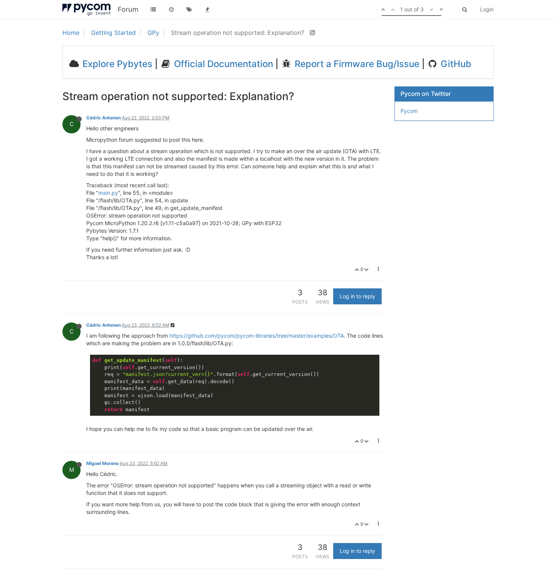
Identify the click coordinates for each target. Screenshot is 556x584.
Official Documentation (222, 63)
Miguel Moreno (102, 463)
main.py (108, 192)
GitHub (454, 63)
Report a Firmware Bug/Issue (355, 63)
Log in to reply (357, 296)
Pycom (409, 111)
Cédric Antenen (103, 118)
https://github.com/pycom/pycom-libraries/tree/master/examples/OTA (256, 335)
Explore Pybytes (116, 63)
